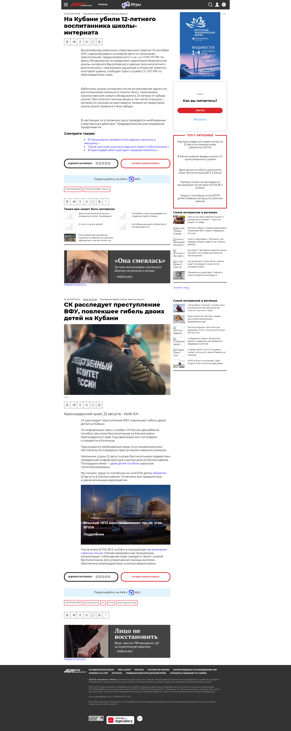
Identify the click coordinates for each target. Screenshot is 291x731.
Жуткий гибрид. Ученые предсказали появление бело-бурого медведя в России (207, 231)
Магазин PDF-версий (158, 670)
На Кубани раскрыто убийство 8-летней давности (149, 225)
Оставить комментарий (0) (145, 163)
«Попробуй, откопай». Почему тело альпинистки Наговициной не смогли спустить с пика (206, 308)
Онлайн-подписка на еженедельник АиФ (195, 670)
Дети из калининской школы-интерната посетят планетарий (94, 214)
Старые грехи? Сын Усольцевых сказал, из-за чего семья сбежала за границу (206, 352)
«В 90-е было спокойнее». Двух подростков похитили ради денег (205, 362)
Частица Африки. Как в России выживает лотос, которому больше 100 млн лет (206, 330)
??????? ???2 (181, 288)
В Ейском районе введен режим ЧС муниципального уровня (200, 158)
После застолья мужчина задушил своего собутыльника (127, 146)
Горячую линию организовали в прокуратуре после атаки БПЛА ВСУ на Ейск (200, 185)
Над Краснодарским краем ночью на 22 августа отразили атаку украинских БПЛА (200, 144)
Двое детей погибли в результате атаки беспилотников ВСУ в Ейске (200, 171)
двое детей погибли (124, 463)
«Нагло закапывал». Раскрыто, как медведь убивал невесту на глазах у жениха (206, 242)
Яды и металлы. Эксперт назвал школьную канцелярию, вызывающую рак (204, 319)
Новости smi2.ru (75, 284)
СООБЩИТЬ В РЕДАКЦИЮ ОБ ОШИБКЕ (188, 673)
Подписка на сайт (98, 673)
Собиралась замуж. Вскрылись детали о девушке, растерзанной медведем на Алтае (205, 341)
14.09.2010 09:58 (72, 13)
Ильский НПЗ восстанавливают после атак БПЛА (123, 525)
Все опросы (200, 119)
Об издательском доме (101, 670)
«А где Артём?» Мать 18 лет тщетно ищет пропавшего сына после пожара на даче (206, 264)
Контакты (117, 673)
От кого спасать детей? (90, 224)
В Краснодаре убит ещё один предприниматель (122, 150)
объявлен (160, 473)
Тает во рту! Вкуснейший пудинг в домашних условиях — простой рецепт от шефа (205, 219)
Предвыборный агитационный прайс (146, 673)
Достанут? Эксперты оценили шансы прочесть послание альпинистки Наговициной (207, 253)
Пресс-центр (124, 670)
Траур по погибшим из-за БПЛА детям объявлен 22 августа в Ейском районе (200, 198)
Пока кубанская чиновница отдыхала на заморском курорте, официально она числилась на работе (88, 239)
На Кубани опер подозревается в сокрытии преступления (149, 214)
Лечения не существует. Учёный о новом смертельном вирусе (205, 273)
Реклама (139, 670)
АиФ (66, 397)
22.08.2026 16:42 (72, 299)
